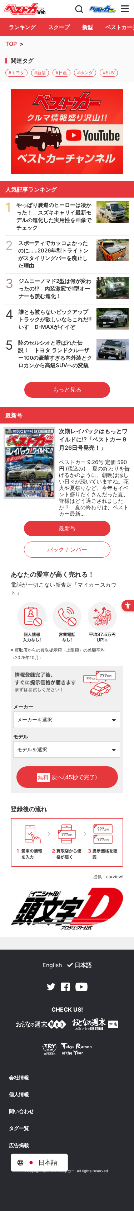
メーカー (23, 707)
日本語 (83, 965)
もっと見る (67, 389)
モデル (20, 736)
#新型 (40, 72)
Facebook (65, 987)
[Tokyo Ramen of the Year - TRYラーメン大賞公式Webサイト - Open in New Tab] (67, 1050)
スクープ (59, 27)
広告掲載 (19, 1145)
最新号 (67, 528)
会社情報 (19, 1077)
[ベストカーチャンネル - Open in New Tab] (67, 131)
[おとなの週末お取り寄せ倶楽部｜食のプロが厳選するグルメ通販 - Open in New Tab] (41, 1026)
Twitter (51, 986)
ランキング (22, 27)
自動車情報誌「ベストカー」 (25, 9)
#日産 (61, 72)
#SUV (109, 72)
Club (102, 9)
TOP (11, 43)
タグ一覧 (19, 1128)
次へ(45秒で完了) (67, 777)
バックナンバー (67, 549)
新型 (87, 27)
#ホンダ (85, 72)
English (52, 965)
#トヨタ (16, 72)
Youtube (81, 987)
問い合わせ (21, 1111)
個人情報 (19, 1094)
